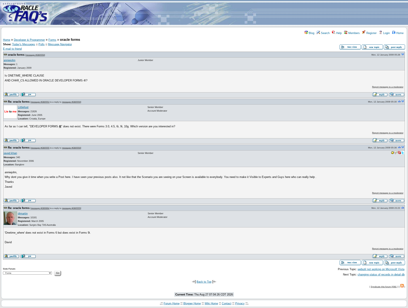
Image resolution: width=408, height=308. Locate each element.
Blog (311, 33)
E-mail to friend (12, 48)
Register (371, 33)
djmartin (23, 213)
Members (353, 33)
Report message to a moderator (387, 87)
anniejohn (9, 60)
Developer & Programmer (29, 39)
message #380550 (35, 55)
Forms (52, 39)
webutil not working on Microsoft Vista (381, 269)
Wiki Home (211, 303)
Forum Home (172, 303)
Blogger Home (192, 303)
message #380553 (40, 102)
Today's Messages (23, 44)
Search (325, 33)
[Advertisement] (229, 13)
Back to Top (204, 281)
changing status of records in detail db (381, 274)
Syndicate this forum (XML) (384, 286)
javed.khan (10, 153)
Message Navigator (60, 44)
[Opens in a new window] (392, 153)
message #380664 (40, 208)
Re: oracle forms (19, 101)
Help (338, 33)
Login (386, 33)
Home (399, 33)
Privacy (240, 303)
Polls (41, 44)
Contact (226, 303)
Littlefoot (23, 107)
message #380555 (40, 148)
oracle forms (16, 54)
